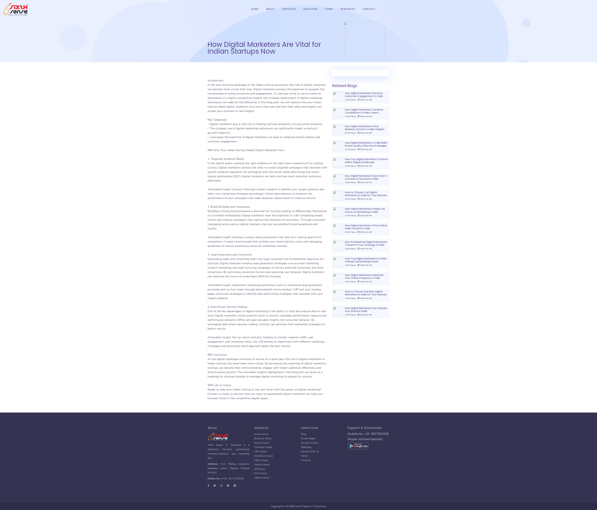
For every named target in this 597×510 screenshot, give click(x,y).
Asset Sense (261, 434)
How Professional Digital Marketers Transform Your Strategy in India (366, 243)
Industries (306, 447)
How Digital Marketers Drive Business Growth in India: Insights (364, 128)
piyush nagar (308, 438)
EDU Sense (260, 473)
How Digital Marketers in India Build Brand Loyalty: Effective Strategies (366, 144)
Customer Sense (263, 447)
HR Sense (259, 469)
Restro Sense (261, 443)
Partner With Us (310, 451)
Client (329, 9)
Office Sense (261, 460)
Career (304, 456)
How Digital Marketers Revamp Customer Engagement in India (364, 94)
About (270, 9)
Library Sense (261, 477)
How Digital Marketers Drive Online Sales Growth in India (366, 227)
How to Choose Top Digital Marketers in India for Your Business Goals (366, 195)
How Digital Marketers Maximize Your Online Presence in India (364, 276)
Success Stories (309, 443)
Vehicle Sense (262, 464)
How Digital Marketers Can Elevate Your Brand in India (366, 309)
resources (348, 9)
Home (256, 9)
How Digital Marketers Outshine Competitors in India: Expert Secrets (364, 112)
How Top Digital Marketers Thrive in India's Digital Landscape (366, 160)
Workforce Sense (263, 456)
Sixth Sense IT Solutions (310, 506)
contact (369, 9)
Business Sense (262, 438)
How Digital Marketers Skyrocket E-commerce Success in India (366, 177)
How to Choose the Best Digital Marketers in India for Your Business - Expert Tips (366, 294)
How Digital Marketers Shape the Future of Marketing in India (365, 210)
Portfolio (289, 9)
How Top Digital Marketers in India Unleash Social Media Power (365, 260)
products (306, 460)
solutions (310, 9)
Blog (303, 434)
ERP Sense (260, 451)
